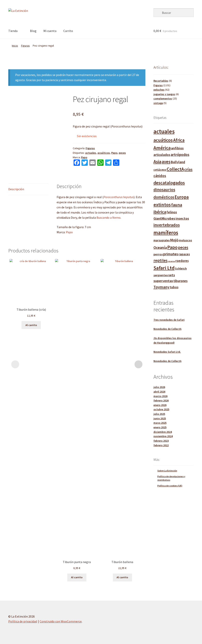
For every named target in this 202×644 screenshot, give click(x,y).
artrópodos (180, 154)
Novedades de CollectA (167, 329)
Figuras (25, 45)
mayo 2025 (159, 423)
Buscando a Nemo (108, 217)
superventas (163, 280)
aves (166, 161)
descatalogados (169, 183)
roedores (182, 261)
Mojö (174, 239)
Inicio (15, 45)
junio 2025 (159, 418)
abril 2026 (159, 391)
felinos (171, 212)
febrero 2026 (161, 400)
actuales (90, 153)
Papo (114, 153)
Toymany (161, 287)
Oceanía (160, 247)
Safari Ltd (164, 268)
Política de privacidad (22, 621)
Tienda (13, 31)
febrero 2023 (161, 440)
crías (188, 169)
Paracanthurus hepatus (119, 197)
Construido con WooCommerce (61, 621)
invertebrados (166, 225)
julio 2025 (159, 414)
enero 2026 (159, 405)
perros (158, 254)
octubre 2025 (161, 409)
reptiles (160, 260)
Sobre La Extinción (167, 470)
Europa (182, 197)
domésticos (163, 197)
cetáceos (159, 170)
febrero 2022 (161, 445)
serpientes (160, 275)
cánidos (159, 175)
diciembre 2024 (162, 432)
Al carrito (31, 325)
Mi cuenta (49, 31)
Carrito (68, 31)
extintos (162, 205)
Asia (157, 161)
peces (122, 153)
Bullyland (178, 162)
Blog (33, 31)
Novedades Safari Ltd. (167, 351)
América (162, 148)
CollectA (175, 169)
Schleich (181, 268)
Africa (179, 140)
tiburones (180, 281)
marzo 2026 (160, 396)
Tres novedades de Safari (169, 320)
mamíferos (165, 232)
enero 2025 (159, 427)
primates (170, 254)
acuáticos (103, 153)
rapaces (184, 254)
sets (171, 275)
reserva (171, 261)
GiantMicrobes (164, 218)
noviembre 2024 (163, 436)
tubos (174, 287)
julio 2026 (159, 387)
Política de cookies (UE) (169, 485)
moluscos (185, 240)
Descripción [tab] (16, 189)
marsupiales (161, 240)
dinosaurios (164, 189)
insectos (182, 218)
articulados (161, 155)
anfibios (177, 148)
